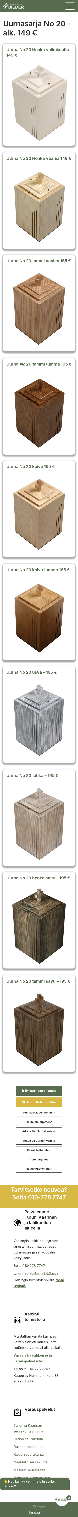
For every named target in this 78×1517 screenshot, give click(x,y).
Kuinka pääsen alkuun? (39, 1112)
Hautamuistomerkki (39, 1168)
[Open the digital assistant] (62, 1499)
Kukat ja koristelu (39, 1150)
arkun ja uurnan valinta (39, 1140)
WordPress (49, 1512)
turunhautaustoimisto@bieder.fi (38, 1273)
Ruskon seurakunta (29, 1447)
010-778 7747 (33, 1266)
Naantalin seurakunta (30, 1462)
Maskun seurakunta (29, 1470)
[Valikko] (70, 6)
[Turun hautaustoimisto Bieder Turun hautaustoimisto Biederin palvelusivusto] (13, 6)
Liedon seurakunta (28, 1439)
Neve (24, 1512)
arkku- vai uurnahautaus (39, 1131)
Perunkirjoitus (39, 1159)
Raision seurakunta (29, 1454)
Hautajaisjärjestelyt (39, 1122)
